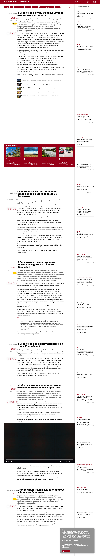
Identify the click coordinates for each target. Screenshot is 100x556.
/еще (69, 7)
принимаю (66, 551)
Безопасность (13, 385)
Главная (10, 13)
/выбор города (79, 1)
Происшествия (13, 490)
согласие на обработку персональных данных (76, 535)
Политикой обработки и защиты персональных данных (76, 538)
